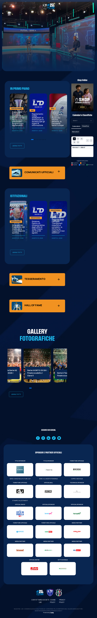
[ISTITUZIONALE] (63, 568)
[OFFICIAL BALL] (48, 491)
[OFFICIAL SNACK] (20, 513)
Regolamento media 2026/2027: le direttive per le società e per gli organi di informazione (38, 119)
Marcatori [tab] (75, 132)
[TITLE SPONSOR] (20, 469)
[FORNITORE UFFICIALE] (77, 469)
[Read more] (37, 366)
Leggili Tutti (17, 146)
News (32, 110)
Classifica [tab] (85, 126)
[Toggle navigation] (4, 6)
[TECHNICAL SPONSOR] (77, 491)
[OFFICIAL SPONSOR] (48, 513)
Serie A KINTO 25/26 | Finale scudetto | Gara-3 (37, 373)
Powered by (46, 612)
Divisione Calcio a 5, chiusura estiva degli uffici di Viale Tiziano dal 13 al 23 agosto (38, 227)
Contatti (35, 600)
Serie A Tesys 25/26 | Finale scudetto (66, 374)
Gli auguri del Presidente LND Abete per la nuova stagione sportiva (18, 229)
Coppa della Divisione (16, 108)
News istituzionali (16, 221)
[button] (32, 139)
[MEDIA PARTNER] (77, 531)
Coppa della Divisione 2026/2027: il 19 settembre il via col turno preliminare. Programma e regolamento (18, 118)
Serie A (52, 108)
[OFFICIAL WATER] (34, 568)
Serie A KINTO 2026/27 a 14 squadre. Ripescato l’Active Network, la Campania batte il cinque (58, 118)
